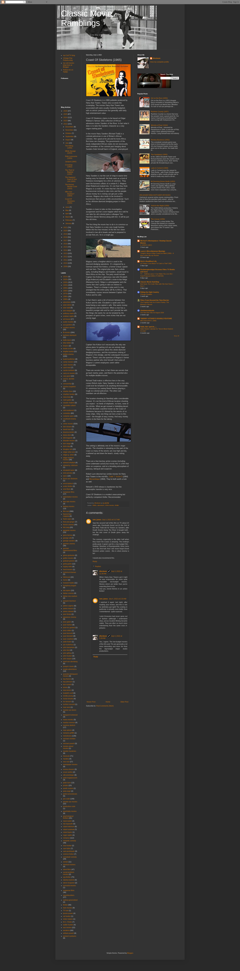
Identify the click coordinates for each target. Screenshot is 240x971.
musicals (66, 756)
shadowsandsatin (147, 310)
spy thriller (67, 877)
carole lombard (68, 370)
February (69, 220)
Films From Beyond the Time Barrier (154, 300)
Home (108, 702)
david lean (67, 429)
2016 (65, 244)
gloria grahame (69, 555)
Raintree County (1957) (160, 112)
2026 (65, 111)
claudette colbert (69, 405)
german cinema (69, 544)
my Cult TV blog (69, 55)
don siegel (67, 444)
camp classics (68, 362)
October (68, 133)
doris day (66, 446)
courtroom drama (69, 419)
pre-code (66, 799)
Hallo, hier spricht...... (148, 327)
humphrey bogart (69, 586)
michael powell (68, 743)
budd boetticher (69, 359)
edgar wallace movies (68, 459)
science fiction (68, 854)
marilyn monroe (69, 723)
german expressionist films (70, 549)
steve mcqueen (69, 883)
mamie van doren (69, 710)
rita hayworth (68, 824)
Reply (95, 561)
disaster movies (69, 441)
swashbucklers (68, 895)
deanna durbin (68, 432)
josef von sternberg (70, 662)
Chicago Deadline (146, 294)
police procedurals (70, 794)
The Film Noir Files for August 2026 (152, 312)
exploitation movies (70, 497)
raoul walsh (67, 821)
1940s (65, 285)
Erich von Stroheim (70, 479)
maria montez (68, 720)
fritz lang (66, 527)
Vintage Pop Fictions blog (68, 59)
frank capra (67, 519)
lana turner (67, 690)
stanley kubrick (68, 880)
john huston (67, 656)
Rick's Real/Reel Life (148, 261)
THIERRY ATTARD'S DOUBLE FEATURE (156, 319)
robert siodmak (68, 829)
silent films (67, 869)
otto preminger (68, 775)
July (67, 143)
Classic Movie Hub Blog (149, 282)
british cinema (68, 354)
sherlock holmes (69, 865)
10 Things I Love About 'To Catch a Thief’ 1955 (156, 263)
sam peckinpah (69, 851)
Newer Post (91, 702)
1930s (65, 282)
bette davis (67, 340)
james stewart (68, 611)
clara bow (66, 397)
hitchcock (66, 577)
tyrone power (68, 913)
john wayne (67, 659)
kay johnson (67, 682)
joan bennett (67, 633)
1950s (65, 288)
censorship (67, 384)
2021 (65, 227)
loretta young (68, 696)
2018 (65, 237)
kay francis (67, 679)
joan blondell (68, 636)
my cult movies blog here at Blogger (68, 65)
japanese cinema (69, 617)
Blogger (130, 953)
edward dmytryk (69, 463)
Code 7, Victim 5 (115, 477)
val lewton (67, 916)
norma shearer (68, 769)
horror (65, 580)
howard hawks (68, 583)
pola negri (67, 791)
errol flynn (67, 489)
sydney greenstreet (70, 900)
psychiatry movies (70, 811)
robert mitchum (68, 827)
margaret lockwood (70, 715)
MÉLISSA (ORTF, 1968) (148, 320)
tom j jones (97, 520)
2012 (65, 257)
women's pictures (69, 936)
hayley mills (67, 567)
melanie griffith (68, 733)
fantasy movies (68, 506)
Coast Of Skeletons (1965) (70, 201)
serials (65, 862)
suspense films (68, 890)
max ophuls (67, 730)
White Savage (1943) (70, 152)
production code (69, 806)
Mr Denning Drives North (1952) (163, 181)
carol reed (67, 368)
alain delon (67, 305)
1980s (65, 296)
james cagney (68, 606)
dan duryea (67, 427)
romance (66, 838)
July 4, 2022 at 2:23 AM (117, 599)
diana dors (67, 435)
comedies (66, 413)
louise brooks (68, 699)
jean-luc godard (69, 628)
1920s (65, 279)
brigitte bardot (68, 351)
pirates (65, 785)
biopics (65, 346)
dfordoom (103, 571)
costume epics (68, 416)
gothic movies (68, 558)
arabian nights (68, 316)
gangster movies (69, 530)
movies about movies (68, 747)
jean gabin (67, 622)
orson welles (68, 772)
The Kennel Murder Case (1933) (71, 187)
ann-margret (67, 311)
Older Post (124, 702)
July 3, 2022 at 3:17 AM (111, 520)
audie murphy (68, 322)
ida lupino (67, 590)
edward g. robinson (70, 465)
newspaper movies (70, 764)
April (67, 214)
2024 (65, 117)
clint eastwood (68, 410)
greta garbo (67, 564)
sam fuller (66, 848)
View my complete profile (159, 62)
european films (68, 492)
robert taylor (67, 832)
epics (65, 476)
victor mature (68, 919)
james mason (68, 609)
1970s (65, 294)
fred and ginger (69, 522)
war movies (67, 928)
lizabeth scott (68, 693)
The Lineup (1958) (158, 219)
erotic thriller (67, 486)
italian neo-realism (70, 596)
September (69, 136)
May (67, 210)
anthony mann (68, 313)
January (68, 223)
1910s (65, 277)
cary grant (67, 376)
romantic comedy (69, 841)
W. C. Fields (67, 922)
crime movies (109, 505)
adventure (100, 505)
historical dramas (69, 572)
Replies (98, 566)
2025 (65, 114)
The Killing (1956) (69, 147)
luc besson (67, 702)
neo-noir (66, 762)
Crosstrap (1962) (68, 166)
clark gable (67, 400)
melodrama (67, 736)
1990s (65, 299)
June (67, 207)
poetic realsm (68, 788)
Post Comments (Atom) (105, 706)
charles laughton (69, 387)
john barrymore (69, 647)
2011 (65, 260)
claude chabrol (68, 403)
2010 (65, 263)
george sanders (69, 541)
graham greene (69, 561)
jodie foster (67, 642)
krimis (65, 687)
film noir (66, 511)
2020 (65, 231)
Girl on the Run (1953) (159, 98)
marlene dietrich (69, 725)
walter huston (68, 925)
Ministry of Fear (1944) (159, 125)
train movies (67, 908)
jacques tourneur (69, 601)
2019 (65, 234)
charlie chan (67, 391)
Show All (176, 336)
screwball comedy (70, 857)
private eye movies (70, 802)
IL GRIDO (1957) (146, 245)
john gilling (67, 653)
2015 (65, 247)
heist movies (67, 569)
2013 (65, 253)
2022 (65, 124)
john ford (66, 650)
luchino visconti (69, 704)
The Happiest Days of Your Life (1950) (71, 179)
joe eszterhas (68, 645)
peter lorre (67, 783)
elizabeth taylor (69, 470)
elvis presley (67, 473)
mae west (66, 707)
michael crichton (69, 739)
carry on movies (69, 373)
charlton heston (69, 394)
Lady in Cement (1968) (159, 168)
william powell (68, 933)
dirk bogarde (68, 438)
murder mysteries (69, 751)
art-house (66, 319)
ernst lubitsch (68, 484)
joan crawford (68, 639)
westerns (66, 930)
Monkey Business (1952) (160, 140)
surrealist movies (69, 886)
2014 (65, 250)
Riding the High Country (149, 292)
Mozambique (94, 479)
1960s (94, 505)
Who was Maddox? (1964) (69, 194)
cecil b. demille (68, 379)
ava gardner (67, 325)
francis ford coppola (67, 515)
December (69, 127)
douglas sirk (67, 449)
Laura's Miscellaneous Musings (152, 251)
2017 (65, 241)
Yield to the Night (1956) (160, 206)
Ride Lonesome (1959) (71, 157)
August (68, 140)
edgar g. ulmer (68, 455)
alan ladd (66, 308)
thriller (117, 505)
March (68, 217)
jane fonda (67, 614)
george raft (67, 538)
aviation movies (69, 328)
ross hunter (67, 846)
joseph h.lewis (68, 666)
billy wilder (67, 343)
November (69, 130)
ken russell (67, 684)
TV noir (65, 911)
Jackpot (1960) (70, 162)
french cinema (68, 525)
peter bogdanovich (70, 778)
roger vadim (67, 835)
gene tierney (67, 535)
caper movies (68, 365)
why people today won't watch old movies (155, 195)
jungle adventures (70, 669)
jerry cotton (67, 630)
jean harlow (67, 625)
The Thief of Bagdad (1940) (69, 172)
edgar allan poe (69, 452)
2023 (65, 121)
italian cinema (68, 593)
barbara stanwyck (69, 335)
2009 (65, 266)
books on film (68, 349)
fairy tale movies (69, 502)
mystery (66, 759)
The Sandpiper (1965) (159, 155)
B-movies (66, 332)
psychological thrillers (68, 817)
